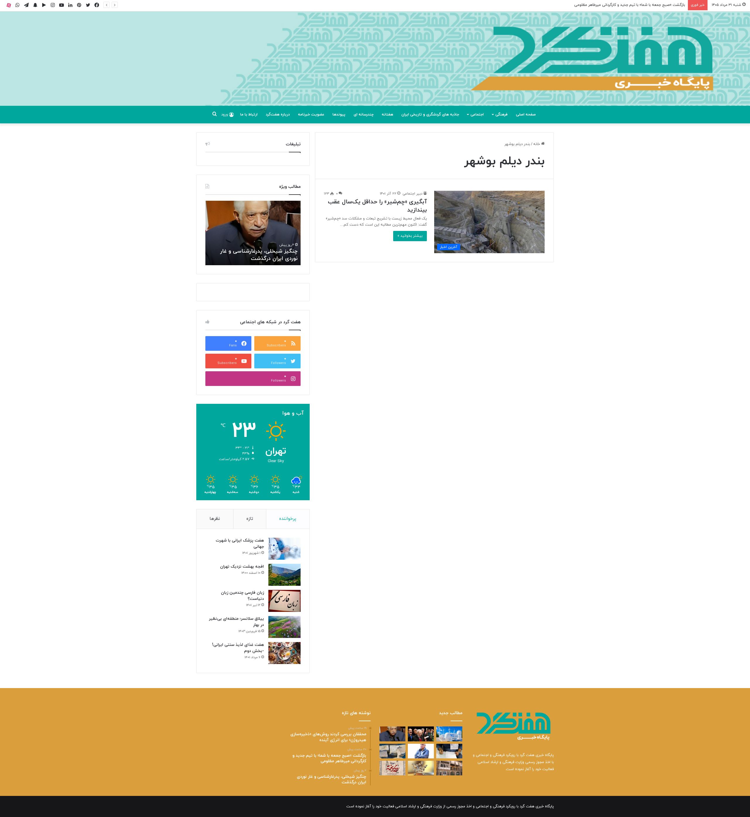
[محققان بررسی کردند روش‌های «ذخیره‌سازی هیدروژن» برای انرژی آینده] (449, 733)
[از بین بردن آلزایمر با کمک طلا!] (421, 768)
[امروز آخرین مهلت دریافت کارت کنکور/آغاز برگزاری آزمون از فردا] (449, 751)
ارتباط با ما (249, 114)
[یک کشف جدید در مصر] (392, 751)
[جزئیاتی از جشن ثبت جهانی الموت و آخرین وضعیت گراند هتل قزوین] (449, 768)
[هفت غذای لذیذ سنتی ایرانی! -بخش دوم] (284, 653)
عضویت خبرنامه (311, 114)
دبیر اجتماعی (412, 193)
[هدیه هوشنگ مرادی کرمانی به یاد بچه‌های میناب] (421, 751)
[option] (253, 233)
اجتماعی (477, 114)
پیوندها (339, 114)
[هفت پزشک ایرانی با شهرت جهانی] (284, 549)
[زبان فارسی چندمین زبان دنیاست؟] (284, 601)
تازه (249, 519)
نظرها (214, 519)
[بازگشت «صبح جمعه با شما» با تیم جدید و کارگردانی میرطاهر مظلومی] (421, 733)
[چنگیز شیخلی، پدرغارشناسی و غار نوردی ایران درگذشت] (392, 733)
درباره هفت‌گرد (278, 114)
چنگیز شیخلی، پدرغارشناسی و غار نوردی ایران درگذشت (259, 255)
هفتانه (387, 114)
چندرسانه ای (364, 114)
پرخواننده (287, 519)
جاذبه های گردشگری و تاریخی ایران (430, 114)
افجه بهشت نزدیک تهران (242, 566)
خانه (537, 144)
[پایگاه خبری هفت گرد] (375, 65)
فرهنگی (501, 114)
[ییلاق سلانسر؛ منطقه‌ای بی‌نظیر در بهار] (284, 627)
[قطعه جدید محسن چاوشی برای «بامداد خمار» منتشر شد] (392, 768)
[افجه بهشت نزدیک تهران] (284, 575)
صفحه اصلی (526, 114)
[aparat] (8, 5)
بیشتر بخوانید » (410, 236)
